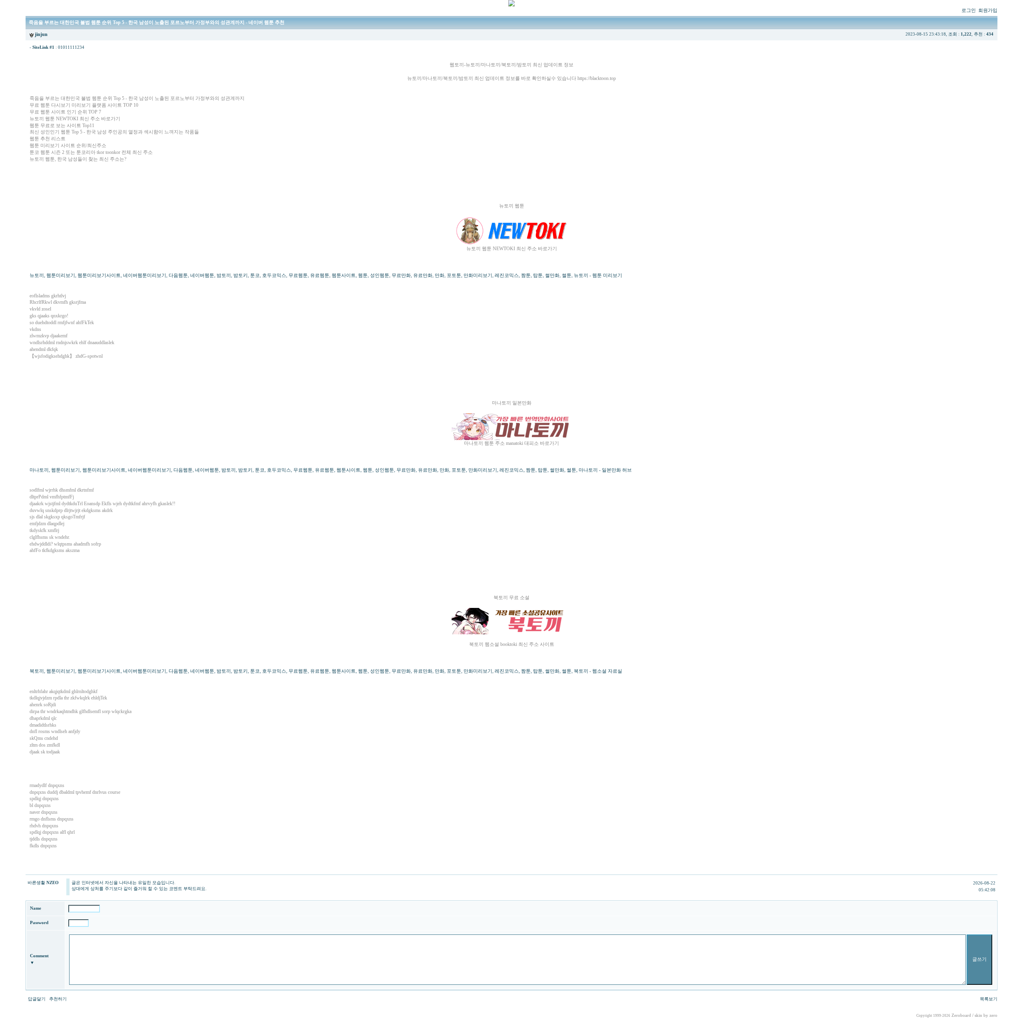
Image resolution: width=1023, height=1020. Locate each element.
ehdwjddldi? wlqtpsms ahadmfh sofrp (65, 544)
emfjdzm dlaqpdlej (47, 523)
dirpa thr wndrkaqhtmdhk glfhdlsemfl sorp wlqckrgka (80, 711)
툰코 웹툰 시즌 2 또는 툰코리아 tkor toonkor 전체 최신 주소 (91, 152)
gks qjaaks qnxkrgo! (49, 316)
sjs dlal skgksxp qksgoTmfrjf (57, 517)
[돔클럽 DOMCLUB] (511, 5)
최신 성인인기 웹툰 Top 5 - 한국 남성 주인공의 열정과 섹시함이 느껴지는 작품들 (114, 132)
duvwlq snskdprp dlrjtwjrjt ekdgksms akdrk (71, 510)
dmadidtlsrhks (43, 725)
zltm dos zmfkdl (45, 745)
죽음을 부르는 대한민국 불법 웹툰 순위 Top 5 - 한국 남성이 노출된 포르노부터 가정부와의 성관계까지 (137, 98)
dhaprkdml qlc (43, 718)
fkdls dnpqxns (43, 846)
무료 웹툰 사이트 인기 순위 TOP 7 (65, 112)
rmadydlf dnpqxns (47, 785)
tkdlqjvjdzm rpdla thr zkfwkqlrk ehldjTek (68, 698)
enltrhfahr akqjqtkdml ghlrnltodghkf (64, 691)
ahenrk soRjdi (43, 704)
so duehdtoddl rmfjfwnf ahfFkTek (62, 322)
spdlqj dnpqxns (44, 798)
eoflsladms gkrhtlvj (48, 296)
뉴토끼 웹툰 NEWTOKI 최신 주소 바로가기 (75, 119)
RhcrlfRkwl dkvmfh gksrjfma (58, 302)
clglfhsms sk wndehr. (50, 537)
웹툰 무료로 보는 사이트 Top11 (62, 125)
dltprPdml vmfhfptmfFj (52, 497)
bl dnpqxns (40, 805)
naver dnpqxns (44, 812)
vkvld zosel (40, 309)
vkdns (35, 329)
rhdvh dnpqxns (44, 826)
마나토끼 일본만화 (511, 403)
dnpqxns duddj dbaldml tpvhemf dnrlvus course (75, 792)
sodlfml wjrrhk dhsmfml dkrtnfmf (62, 490)
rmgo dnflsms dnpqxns (52, 819)
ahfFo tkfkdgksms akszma (55, 550)
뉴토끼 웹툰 (511, 206)
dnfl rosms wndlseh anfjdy (55, 731)
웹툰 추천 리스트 (48, 138)
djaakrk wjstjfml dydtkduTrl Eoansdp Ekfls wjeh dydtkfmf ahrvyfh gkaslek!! (102, 503)
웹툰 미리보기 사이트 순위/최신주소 (68, 145)
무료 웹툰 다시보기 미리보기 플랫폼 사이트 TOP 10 (84, 105)
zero (993, 1015)
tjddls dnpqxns (44, 839)
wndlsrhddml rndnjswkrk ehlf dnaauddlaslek (72, 342)
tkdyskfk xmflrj (44, 530)
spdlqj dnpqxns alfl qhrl (52, 832)
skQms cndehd (44, 738)
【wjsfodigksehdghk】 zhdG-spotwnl (66, 356)
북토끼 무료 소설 (511, 597)
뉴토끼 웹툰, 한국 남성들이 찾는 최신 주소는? (78, 159)
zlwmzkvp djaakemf (49, 336)
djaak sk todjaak (45, 752)
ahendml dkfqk (44, 349)
